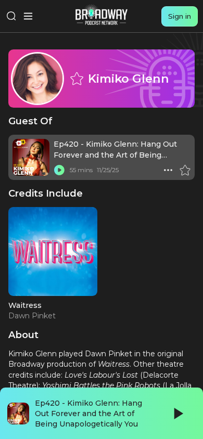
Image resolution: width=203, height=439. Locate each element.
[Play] (177, 413)
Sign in (179, 16)
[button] (168, 170)
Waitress (25, 305)
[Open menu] (28, 16)
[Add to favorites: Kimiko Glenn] (76, 78)
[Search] (11, 16)
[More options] (168, 170)
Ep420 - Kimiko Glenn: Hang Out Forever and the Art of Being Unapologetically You (115, 154)
